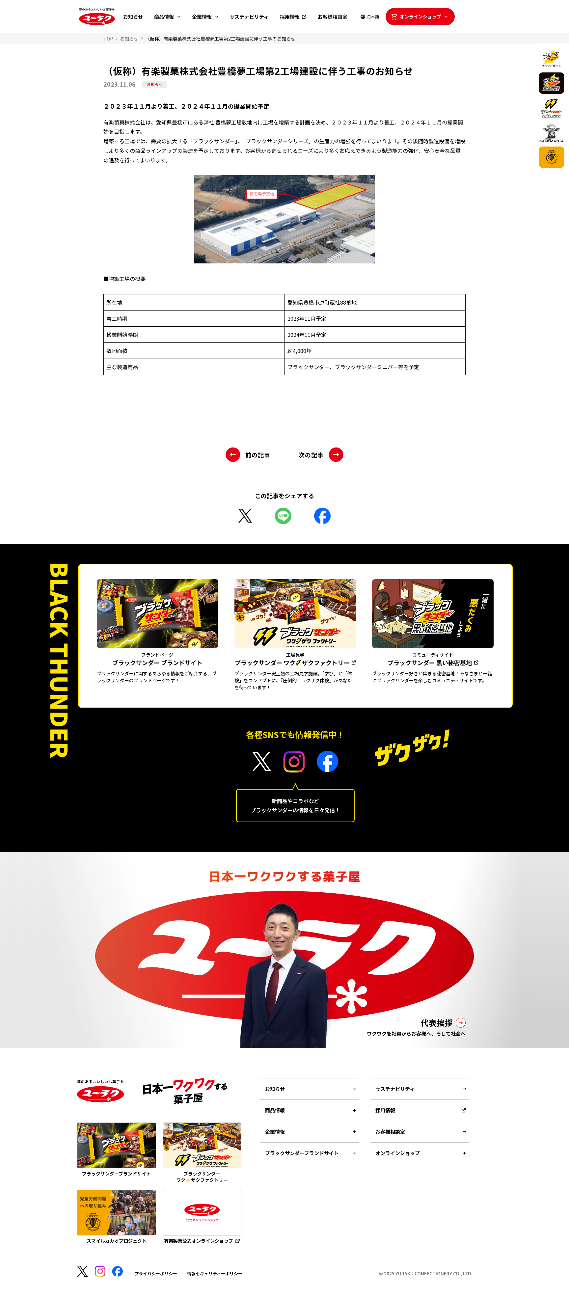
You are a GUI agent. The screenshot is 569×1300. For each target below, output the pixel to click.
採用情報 (290, 16)
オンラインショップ (420, 16)
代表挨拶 (436, 1022)
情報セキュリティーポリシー (214, 1273)
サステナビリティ (249, 16)
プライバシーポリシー (155, 1273)
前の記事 (257, 454)
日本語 (373, 16)
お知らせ (133, 16)
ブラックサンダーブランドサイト (302, 1153)
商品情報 (164, 16)
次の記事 (311, 454)
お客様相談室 (332, 16)
